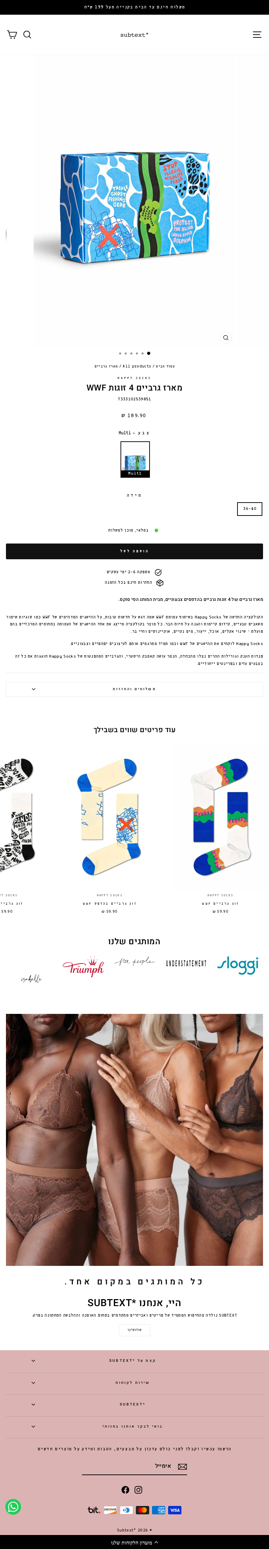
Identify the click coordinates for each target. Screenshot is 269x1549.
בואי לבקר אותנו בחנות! (133, 1426)
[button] (134, 1542)
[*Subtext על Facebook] (125, 1490)
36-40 (249, 509)
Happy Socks (134, 378)
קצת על (132, 1360)
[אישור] (182, 1467)
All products (137, 366)
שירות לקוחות (133, 1382)
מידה (134, 495)
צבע (134, 433)
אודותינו (134, 1330)
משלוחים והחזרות (134, 689)
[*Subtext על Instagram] (138, 1490)
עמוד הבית (165, 366)
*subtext (133, 1404)
